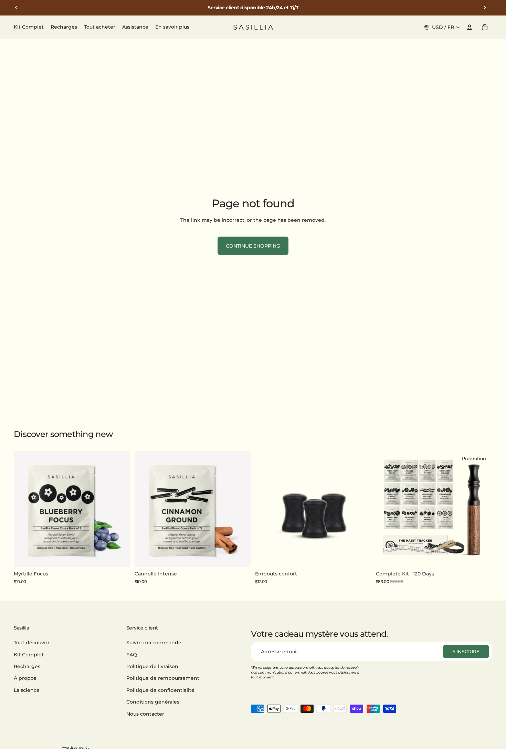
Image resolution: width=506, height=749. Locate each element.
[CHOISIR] (481, 557)
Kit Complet (29, 655)
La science (27, 690)
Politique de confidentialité (160, 690)
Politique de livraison (152, 666)
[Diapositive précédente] (16, 7)
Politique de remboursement (162, 678)
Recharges (27, 666)
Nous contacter (145, 714)
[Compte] (469, 27)
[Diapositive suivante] (484, 7)
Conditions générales (152, 702)
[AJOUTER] (120, 557)
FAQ (131, 655)
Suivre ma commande (153, 642)
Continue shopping (253, 246)
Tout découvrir (32, 642)
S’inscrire (465, 651)
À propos (25, 678)
